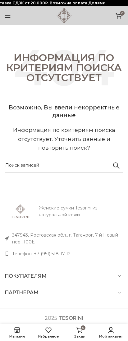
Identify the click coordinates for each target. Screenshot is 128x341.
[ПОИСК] (116, 165)
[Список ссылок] (64, 253)
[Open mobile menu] (8, 15)
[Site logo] (64, 15)
